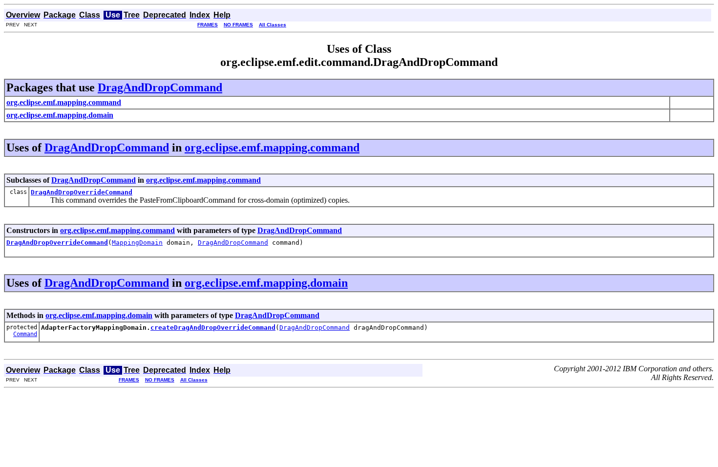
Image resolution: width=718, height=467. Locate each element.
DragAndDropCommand (160, 87)
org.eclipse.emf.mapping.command (272, 147)
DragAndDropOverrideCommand (81, 192)
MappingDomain (137, 242)
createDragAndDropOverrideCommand (212, 327)
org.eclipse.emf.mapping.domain (266, 282)
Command (25, 334)
